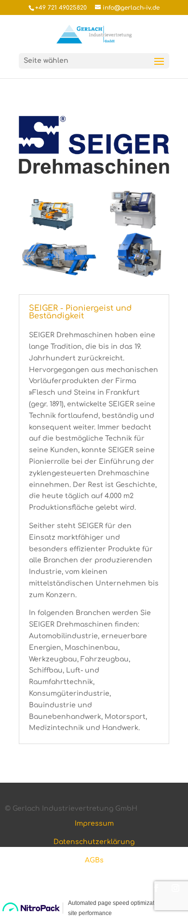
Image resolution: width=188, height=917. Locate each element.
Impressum (94, 823)
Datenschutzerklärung (94, 841)
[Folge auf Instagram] (175, 888)
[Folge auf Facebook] (156, 888)
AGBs (94, 860)
